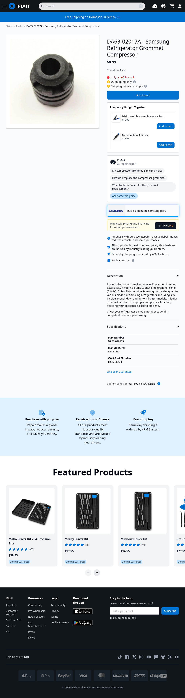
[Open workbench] (154, 6)
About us (11, 605)
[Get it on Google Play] (82, 623)
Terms (54, 616)
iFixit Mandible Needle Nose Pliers (143, 116)
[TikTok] (120, 657)
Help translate (14, 657)
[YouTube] (149, 657)
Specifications (116, 327)
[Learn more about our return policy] (133, 260)
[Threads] (170, 657)
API (8, 632)
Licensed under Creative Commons (102, 687)
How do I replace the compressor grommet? (138, 178)
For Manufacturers (37, 624)
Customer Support (12, 612)
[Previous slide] (88, 572)
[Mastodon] (156, 657)
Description (115, 276)
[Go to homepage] (21, 6)
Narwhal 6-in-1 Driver (135, 135)
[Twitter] (134, 657)
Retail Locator (36, 616)
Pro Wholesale (36, 611)
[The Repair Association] (177, 657)
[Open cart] (172, 6)
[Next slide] (97, 572)
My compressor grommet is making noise (137, 170)
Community (35, 605)
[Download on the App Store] (82, 611)
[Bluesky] (163, 657)
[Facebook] (127, 657)
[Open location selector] (163, 6)
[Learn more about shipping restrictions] (134, 81)
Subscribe (170, 611)
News (31, 637)
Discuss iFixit (13, 620)
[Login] (180, 6)
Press (31, 632)
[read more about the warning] (159, 384)
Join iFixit (165, 225)
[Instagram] (141, 657)
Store (9, 26)
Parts (19, 26)
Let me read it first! (124, 617)
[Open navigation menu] (4, 6)
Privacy (55, 611)
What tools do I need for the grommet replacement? (135, 186)
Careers (10, 626)
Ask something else (124, 196)
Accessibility (58, 605)
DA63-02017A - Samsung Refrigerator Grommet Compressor (62, 26)
